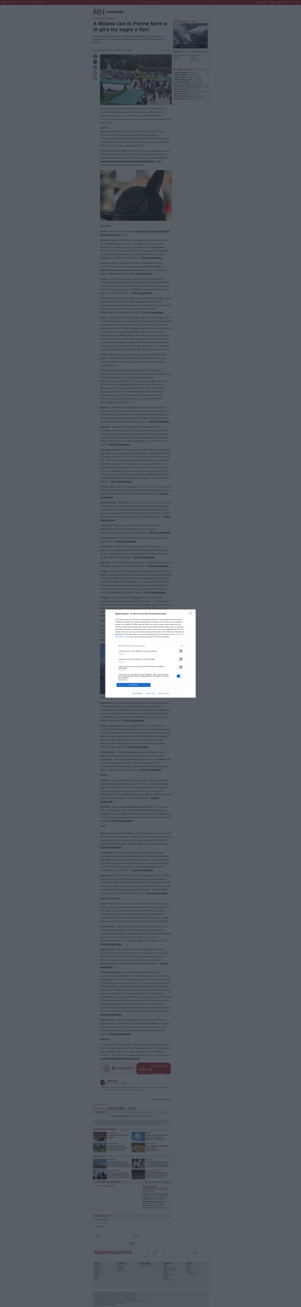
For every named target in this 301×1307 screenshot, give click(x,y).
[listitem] (150, 646)
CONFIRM (133, 685)
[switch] (180, 651)
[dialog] (150, 653)
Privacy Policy (164, 693)
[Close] (191, 614)
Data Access (150, 693)
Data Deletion (137, 693)
